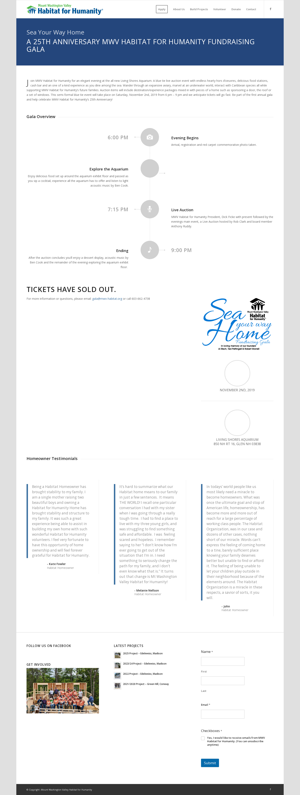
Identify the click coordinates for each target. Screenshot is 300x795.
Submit (210, 763)
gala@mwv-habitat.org (107, 299)
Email (205, 705)
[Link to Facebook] (270, 9)
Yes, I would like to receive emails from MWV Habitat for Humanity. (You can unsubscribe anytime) (236, 741)
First (204, 671)
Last (203, 691)
